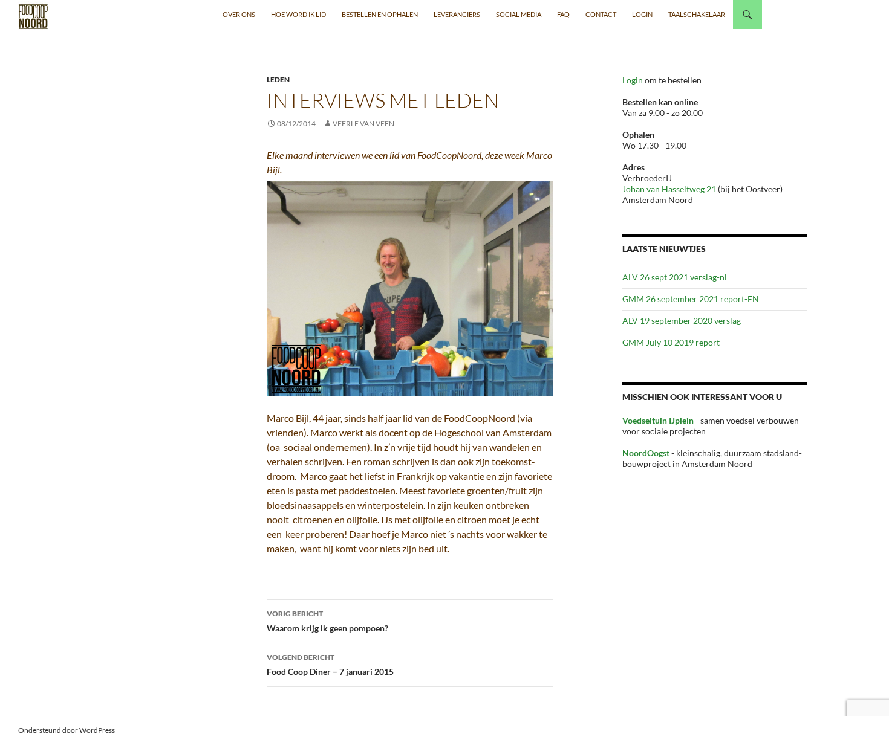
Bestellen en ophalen (380, 14)
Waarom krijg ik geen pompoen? (327, 621)
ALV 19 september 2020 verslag (681, 320)
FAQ (563, 14)
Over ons (239, 14)
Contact (600, 14)
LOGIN (642, 14)
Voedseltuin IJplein (658, 420)
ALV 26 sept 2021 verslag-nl (674, 277)
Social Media (518, 14)
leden (278, 79)
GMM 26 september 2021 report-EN (690, 299)
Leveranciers (457, 14)
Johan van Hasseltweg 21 (669, 189)
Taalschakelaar (696, 14)
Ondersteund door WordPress (66, 730)
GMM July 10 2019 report (671, 342)
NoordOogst (645, 453)
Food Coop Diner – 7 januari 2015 (330, 665)
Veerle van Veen (363, 123)
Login (633, 80)
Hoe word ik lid (298, 14)
